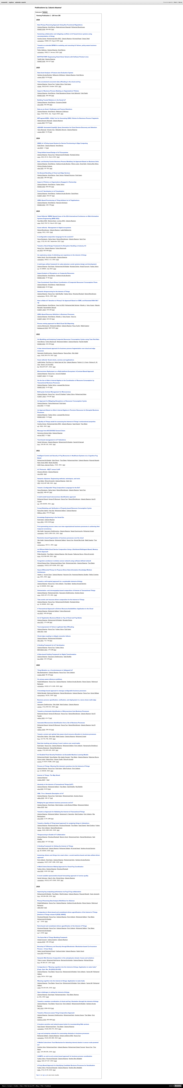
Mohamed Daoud (42, 499)
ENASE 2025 (41, 95)
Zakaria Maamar (42, 27)
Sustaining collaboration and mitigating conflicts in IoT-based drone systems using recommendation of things (64, 35)
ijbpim (39, 1061)
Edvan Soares (86, 681)
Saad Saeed (76, 424)
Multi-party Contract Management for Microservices (54, 392)
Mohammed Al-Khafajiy (62, 154)
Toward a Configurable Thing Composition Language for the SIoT (58, 487)
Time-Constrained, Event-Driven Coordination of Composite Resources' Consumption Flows (67, 282)
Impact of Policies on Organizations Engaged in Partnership (56, 182)
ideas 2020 (40, 807)
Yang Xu (73, 316)
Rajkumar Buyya (78, 554)
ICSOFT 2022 (41, 396)
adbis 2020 (40, 798)
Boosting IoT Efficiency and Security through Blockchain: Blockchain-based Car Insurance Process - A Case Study (67, 948)
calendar (18, 2)
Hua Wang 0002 (42, 221)
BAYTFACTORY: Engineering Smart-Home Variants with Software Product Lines (63, 57)
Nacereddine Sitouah (49, 307)
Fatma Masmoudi (60, 248)
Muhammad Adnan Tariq (57, 563)
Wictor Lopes (75, 164)
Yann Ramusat (41, 129)
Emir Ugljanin (59, 583)
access (39, 761)
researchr (4, 2)
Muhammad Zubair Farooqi (76, 1047)
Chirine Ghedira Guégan (44, 166)
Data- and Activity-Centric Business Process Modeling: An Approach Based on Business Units (68, 161)
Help (21, 1086)
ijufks (38, 1070)
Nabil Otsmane (60, 284)
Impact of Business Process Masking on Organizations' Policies (58, 91)
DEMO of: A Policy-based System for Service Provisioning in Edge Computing (62, 143)
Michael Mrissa (88, 960)
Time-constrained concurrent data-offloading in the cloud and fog (58, 82)
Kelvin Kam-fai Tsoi (60, 362)
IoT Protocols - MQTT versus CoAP (48, 469)
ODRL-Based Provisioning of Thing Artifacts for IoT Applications (58, 200)
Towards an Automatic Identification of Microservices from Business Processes (63, 711)
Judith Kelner (41, 362)
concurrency (41, 296)
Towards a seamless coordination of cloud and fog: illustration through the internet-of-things (67, 1001)
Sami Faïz (82, 239)
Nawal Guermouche (77, 531)
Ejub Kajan (67, 84)
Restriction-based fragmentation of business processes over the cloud (60, 538)
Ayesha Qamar (41, 38)
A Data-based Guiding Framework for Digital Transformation (56, 654)
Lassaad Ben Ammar (63, 385)
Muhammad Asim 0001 (54, 38)
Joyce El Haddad (60, 373)
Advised (45, 12)
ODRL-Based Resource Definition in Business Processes (55, 314)
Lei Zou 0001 (61, 221)
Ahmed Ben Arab (79, 540)
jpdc (38, 1051)
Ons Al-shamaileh (51, 257)
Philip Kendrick (41, 554)
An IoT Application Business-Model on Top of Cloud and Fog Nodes (59, 618)
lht (38, 367)
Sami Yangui (60, 175)
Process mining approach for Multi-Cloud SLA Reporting (55, 323)
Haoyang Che (67, 574)
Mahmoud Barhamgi (53, 693)
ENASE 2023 (41, 287)
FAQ (42, 1086)
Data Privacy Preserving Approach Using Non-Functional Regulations (60, 25)
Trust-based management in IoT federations (51, 440)
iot (38, 269)
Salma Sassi (52, 239)
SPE (38, 483)
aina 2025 (40, 104)
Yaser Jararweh (94, 894)
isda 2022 (40, 492)
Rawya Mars (67, 353)
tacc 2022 (40, 659)
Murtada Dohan (74, 154)
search (23, 2)
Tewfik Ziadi (40, 59)
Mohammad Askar (80, 394)
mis (38, 577)
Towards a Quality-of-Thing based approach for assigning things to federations (63, 823)
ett (38, 426)
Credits (16, 1086)
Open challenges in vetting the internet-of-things (53, 992)
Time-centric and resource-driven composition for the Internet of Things (60, 599)
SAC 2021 (40, 640)
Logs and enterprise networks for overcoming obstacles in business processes (63, 1033)
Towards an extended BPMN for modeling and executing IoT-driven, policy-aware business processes (66, 46)
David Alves (74, 193)
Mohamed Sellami (55, 326)
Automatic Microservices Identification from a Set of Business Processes (61, 722)
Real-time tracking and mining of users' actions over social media (58, 743)
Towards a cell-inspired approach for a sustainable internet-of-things (59, 581)
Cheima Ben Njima (92, 164)
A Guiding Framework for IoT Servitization (51, 645)
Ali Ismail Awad (76, 38)
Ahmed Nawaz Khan (43, 563)
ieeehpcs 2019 (41, 1019)
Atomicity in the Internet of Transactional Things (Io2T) (55, 784)
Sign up (180, 2)
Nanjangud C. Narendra (67, 814)
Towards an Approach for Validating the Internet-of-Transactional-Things (61, 811)
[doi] (52, 29)
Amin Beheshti (75, 93)
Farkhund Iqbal (60, 951)
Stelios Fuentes (93, 574)
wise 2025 (40, 168)
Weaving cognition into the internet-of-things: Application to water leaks (61, 981)
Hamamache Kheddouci (90, 745)
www (38, 223)
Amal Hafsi (83, 164)
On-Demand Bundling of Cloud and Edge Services (53, 173)
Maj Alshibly (78, 786)
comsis (39, 232)
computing (40, 41)
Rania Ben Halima (42, 510)
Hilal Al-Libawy (63, 894)
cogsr (39, 976)
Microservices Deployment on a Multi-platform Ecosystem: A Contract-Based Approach (65, 371)
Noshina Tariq (41, 1047)
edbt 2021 (40, 631)
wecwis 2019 (41, 942)
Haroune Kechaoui (61, 202)
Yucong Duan (48, 574)
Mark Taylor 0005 (42, 462)
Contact (9, 1086)
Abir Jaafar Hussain (64, 757)
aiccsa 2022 (41, 435)
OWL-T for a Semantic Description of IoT (50, 793)
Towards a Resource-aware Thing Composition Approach (56, 1013)
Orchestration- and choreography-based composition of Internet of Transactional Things (66, 590)
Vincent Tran (51, 129)
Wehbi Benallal (41, 693)
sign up (44, 1075)
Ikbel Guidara (64, 704)
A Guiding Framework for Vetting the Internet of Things (55, 846)
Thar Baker (84, 424)
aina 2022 (40, 405)
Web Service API (29, 1086)
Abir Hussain (69, 554)
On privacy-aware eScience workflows (49, 679)
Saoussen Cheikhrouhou (44, 353)
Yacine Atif (89, 971)
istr (38, 850)
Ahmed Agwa (60, 878)
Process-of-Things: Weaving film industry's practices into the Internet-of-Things (63, 766)
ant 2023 (40, 250)
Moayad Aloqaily (94, 460)
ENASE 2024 (41, 186)
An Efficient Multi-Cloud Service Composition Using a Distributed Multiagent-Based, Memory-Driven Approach (67, 550)
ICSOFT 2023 (41, 310)
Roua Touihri (76, 326)
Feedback (48, 1086)
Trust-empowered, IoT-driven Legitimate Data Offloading (55, 627)
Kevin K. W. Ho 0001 (47, 364)
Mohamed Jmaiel (88, 531)
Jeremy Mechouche (43, 326)
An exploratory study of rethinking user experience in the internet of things (61, 255)
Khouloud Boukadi (78, 294)
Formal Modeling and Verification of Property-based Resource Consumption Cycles (64, 508)
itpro (38, 114)
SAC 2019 (40, 1008)
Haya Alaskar (53, 757)
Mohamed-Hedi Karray (53, 960)
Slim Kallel (75, 353)
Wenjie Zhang (52, 221)
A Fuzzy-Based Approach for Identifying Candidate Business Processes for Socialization (66, 1065)
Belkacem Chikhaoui (59, 75)
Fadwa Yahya (59, 84)
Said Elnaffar (59, 294)
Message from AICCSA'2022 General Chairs (51, 430)
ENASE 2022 (41, 344)
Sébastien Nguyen (60, 129)
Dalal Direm (40, 145)
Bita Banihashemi (42, 672)
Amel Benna (51, 27)
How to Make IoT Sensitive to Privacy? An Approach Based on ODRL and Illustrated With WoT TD (67, 302)
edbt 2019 (40, 907)
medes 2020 (41, 675)
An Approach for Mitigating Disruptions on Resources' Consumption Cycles (62, 401)
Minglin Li (83, 305)
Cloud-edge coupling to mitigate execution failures (54, 636)
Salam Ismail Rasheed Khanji (46, 951)
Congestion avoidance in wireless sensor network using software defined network (64, 561)
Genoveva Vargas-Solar (44, 433)
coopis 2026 (41, 77)
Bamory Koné (64, 837)
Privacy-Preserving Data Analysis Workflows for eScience (56, 900)
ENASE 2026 (41, 29)
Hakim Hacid (41, 257)
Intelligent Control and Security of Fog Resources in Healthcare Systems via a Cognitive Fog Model (67, 457)
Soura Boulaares (42, 239)
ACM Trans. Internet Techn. (45, 465)
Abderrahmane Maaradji (63, 27)
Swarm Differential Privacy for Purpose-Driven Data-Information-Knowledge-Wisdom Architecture (64, 571)
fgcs (38, 444)
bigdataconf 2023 (42, 328)
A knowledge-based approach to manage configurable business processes (61, 690)
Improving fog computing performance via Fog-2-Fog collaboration (59, 891)
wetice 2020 (41, 718)
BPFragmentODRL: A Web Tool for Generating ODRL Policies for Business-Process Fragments (68, 118)
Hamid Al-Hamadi (78, 442)
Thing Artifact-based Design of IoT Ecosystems (52, 152)
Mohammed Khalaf (43, 757)
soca (38, 157)
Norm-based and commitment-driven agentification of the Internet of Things (62, 926)
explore (11, 2)
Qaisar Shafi (85, 38)
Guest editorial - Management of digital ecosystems (54, 227)
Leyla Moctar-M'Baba (70, 805)
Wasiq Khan (49, 759)
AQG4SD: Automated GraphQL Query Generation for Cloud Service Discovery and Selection (67, 127)
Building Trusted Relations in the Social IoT (51, 100)
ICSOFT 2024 (41, 196)
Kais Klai (51, 510)
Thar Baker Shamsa (73, 994)
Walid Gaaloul (85, 326)
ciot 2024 (40, 148)
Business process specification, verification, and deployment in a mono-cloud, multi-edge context (66, 701)
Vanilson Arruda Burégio (44, 75)
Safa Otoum (55, 460)
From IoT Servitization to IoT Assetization (50, 191)
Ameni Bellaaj (95, 693)
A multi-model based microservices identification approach (56, 497)
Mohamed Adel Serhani (72, 305)
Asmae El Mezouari (54, 499)
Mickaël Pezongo (69, 175)
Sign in (175, 2)
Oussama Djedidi (61, 102)
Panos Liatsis (41, 759)
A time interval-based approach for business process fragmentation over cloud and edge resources (66, 349)
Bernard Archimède (67, 960)
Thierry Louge (41, 960)
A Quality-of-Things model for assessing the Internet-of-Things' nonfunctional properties (66, 421)
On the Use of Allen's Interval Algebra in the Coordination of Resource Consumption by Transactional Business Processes (65, 381)
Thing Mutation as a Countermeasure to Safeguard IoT (55, 670)
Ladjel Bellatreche (65, 230)
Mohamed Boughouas (78, 27)
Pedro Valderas (42, 50)
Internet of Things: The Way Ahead (48, 775)
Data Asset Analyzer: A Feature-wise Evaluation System (55, 72)
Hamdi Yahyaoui (42, 442)
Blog (37, 1086)
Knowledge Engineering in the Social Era (50, 517)
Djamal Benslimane (43, 230)
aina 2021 (40, 622)
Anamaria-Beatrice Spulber (80, 574)
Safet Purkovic (67, 768)
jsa (38, 504)
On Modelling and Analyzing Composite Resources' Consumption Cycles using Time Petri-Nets (68, 339)
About (4, 1086)
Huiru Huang (90, 305)
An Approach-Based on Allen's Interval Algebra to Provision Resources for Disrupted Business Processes (68, 411)
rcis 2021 (40, 613)
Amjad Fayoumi (84, 266)
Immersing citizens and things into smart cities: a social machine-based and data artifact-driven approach (68, 856)
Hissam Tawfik (58, 759)
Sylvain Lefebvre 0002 (66, 1035)
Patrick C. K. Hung (82, 362)
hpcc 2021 (40, 522)
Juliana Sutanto (52, 939)
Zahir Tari (69, 481)
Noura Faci (51, 84)
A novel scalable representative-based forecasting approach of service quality (62, 875)
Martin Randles (53, 462)
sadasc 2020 (41, 729)
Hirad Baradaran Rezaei (63, 93)
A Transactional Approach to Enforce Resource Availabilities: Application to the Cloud (65, 608)
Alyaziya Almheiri (42, 472)
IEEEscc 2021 (41, 513)
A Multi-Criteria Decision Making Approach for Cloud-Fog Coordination (60, 866)
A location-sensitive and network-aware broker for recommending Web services (63, 1024)
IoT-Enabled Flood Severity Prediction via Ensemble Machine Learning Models (62, 754)
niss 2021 (40, 474)
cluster (39, 86)
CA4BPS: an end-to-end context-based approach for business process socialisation (64, 1056)
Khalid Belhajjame (42, 681)
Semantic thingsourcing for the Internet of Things (53, 291)
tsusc (39, 556)
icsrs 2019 (40, 953)
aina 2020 (40, 789)
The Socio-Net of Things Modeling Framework (52, 937)
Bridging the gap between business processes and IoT (55, 802)
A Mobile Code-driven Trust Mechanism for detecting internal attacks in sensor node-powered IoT (67, 1044)
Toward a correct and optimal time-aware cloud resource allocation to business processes (66, 734)
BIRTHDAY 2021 (42, 650)
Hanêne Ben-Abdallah (75, 1058)
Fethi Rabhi (84, 93)
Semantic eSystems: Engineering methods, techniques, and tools (58, 478)
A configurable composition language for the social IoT (55, 237)
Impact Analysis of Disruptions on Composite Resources (55, 273)
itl (37, 997)
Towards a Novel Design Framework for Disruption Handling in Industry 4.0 (61, 246)
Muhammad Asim (72, 460)
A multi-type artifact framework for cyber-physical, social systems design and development (67, 264)
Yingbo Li (40, 574)
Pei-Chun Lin (50, 362)
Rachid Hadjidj (83, 341)
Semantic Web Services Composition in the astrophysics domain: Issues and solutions (65, 958)
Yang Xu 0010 (60, 305)
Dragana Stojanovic (43, 748)
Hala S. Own (51, 878)
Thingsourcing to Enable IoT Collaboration (51, 834)
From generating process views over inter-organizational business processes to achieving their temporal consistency (68, 527)
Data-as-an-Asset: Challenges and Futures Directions (54, 109)
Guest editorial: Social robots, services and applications (55, 360)
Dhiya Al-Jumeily (50, 481)
